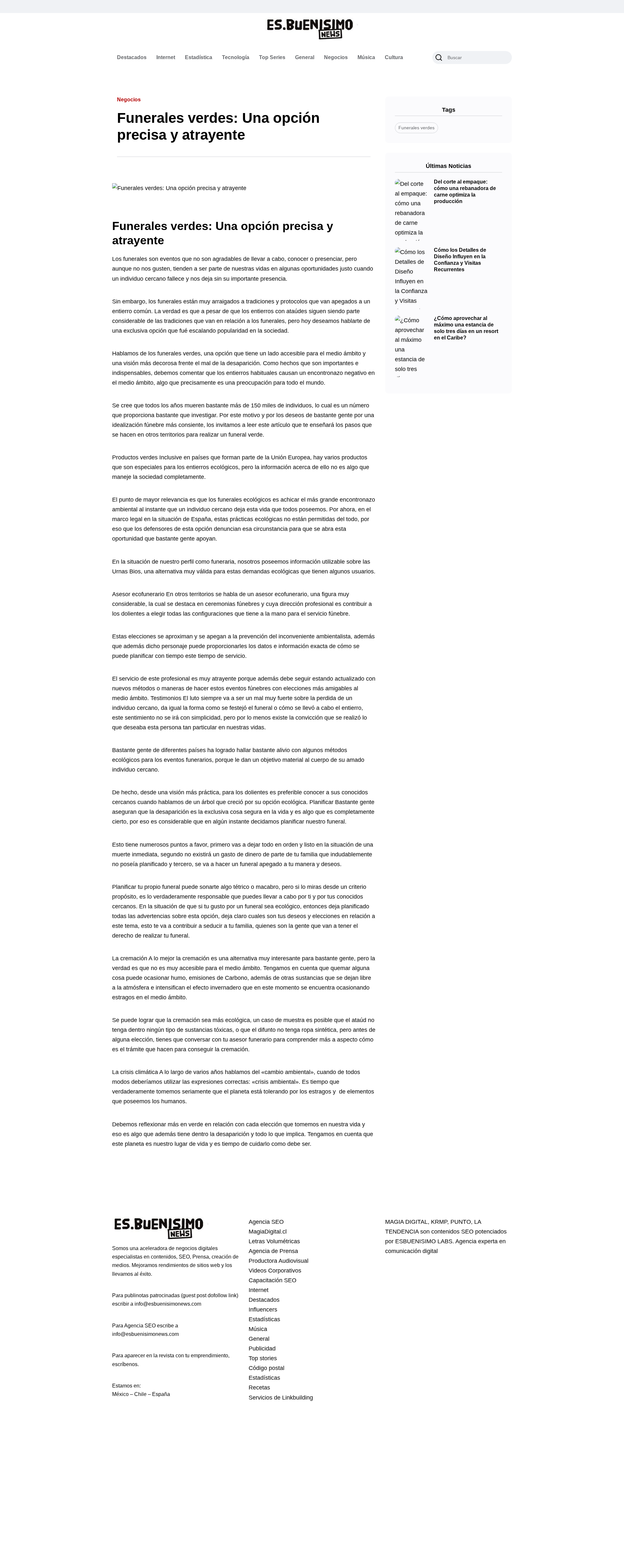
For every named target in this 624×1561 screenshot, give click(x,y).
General (304, 57)
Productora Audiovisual (278, 1261)
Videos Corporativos (275, 1270)
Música (366, 57)
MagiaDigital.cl (268, 1231)
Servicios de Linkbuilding (281, 1397)
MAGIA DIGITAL (406, 1222)
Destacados (132, 57)
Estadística (198, 57)
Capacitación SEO (272, 1280)
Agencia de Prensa (273, 1251)
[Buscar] (438, 57)
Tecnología (235, 57)
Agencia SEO (266, 1222)
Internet (165, 57)
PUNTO (460, 1222)
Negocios (336, 57)
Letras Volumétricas (274, 1241)
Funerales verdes (416, 127)
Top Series (272, 57)
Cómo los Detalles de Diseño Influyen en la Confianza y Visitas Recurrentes (460, 260)
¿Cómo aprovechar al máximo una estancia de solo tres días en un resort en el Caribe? (466, 328)
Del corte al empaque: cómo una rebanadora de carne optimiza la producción (465, 191)
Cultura (394, 57)
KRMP (439, 1222)
